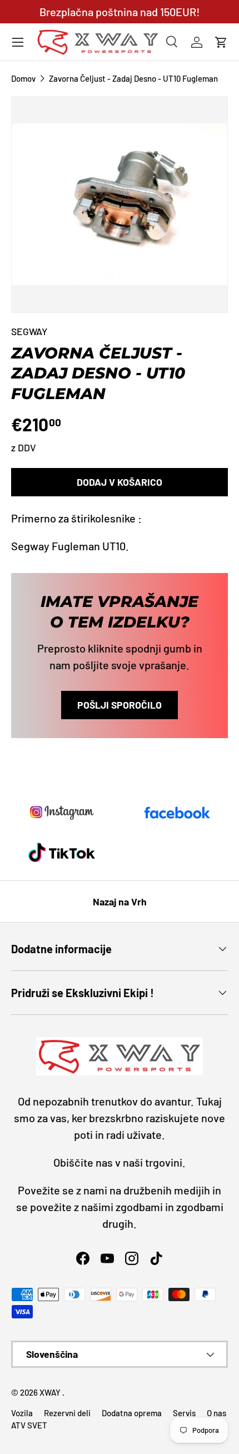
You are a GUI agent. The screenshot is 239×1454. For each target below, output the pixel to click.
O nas (216, 1413)
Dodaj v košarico (119, 482)
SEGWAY (29, 331)
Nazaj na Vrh (120, 901)
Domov (23, 78)
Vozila (22, 1413)
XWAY (50, 1392)
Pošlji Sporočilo (119, 705)
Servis (184, 1413)
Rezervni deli (67, 1413)
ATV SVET (29, 1425)
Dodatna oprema (132, 1413)
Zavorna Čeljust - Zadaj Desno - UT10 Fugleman (133, 78)
